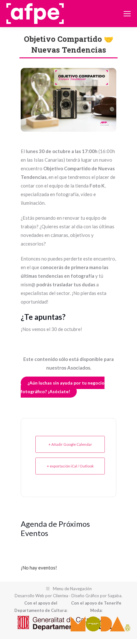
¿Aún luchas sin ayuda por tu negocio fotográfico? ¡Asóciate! (63, 387)
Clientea (60, 595)
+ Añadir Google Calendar (70, 444)
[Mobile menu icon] (127, 13)
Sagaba (114, 595)
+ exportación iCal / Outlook (70, 466)
